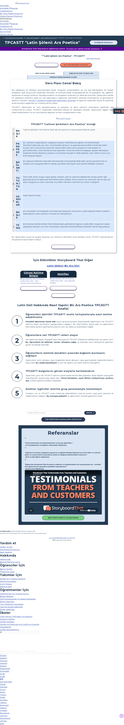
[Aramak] (13, 8)
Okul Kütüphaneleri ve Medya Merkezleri (18, 599)
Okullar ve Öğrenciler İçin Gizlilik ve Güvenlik (19, 624)
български (4, 713)
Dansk (3, 684)
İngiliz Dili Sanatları (32, 38)
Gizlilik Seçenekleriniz (9, 630)
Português (4, 671)
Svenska (3, 687)
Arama (89, 413)
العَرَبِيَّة (2, 676)
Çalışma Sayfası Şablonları (11, 607)
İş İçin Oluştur (6, 584)
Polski (2, 697)
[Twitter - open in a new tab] (1, 646)
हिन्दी (1, 679)
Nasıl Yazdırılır (6, 552)
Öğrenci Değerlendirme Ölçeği (63, 77)
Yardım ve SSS (6, 547)
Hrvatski (3, 710)
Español (3, 658)
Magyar (3, 708)
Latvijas (3, 721)
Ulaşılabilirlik (5, 627)
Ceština (3, 703)
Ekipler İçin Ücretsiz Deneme (12, 579)
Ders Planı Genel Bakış (45, 73)
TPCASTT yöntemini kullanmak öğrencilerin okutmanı (52, 101)
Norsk (2, 692)
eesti (2, 724)
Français (3, 661)
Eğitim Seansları (7, 602)
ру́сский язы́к (6, 682)
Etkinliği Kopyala (104, 43)
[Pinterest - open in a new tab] (1, 649)
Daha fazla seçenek (93, 58)
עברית (2, 674)
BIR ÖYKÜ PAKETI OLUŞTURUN (63, 518)
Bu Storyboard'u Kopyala (76, 65)
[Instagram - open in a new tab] (1, 642)
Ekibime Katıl (6, 587)
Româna (3, 700)
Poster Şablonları (7, 610)
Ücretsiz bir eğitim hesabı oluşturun (83, 49)
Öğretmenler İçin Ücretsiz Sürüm (14, 594)
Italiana (3, 666)
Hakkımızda (5, 559)
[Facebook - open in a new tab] (1, 639)
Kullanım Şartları (7, 619)
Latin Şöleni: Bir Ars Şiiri (48, 38)
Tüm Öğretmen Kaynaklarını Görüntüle (63, 419)
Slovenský (4, 705)
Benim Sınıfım (6, 569)
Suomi (3, 690)
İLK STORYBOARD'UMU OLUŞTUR (62, 538)
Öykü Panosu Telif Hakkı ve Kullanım (16, 617)
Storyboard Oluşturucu (10, 550)
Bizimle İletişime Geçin (10, 562)
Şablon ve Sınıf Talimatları (81, 73)
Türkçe (3, 695)
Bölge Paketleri (6, 596)
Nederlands (5, 669)
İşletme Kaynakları (8, 581)
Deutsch (3, 663)
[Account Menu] (6, 19)
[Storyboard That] (22, 3)
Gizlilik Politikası (7, 622)
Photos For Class (7, 572)
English (3, 656)
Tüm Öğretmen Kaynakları (14, 38)
